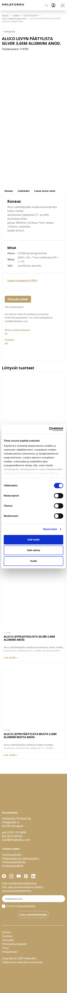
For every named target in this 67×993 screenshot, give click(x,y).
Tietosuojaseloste (14, 862)
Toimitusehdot (11, 855)
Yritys (5, 948)
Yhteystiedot (9, 952)
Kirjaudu (53, 5)
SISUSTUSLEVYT (30, 15)
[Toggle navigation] (62, 5)
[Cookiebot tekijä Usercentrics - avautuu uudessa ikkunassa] (49, 429)
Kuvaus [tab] (9, 190)
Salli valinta (33, 550)
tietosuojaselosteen (25, 906)
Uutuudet (8, 940)
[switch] (58, 495)
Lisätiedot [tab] (24, 190)
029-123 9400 (17, 832)
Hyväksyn (20, 906)
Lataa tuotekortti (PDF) (22, 280)
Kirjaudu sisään (18, 299)
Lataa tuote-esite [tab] (44, 190)
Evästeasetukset (12, 866)
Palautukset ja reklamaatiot (20, 858)
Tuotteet (16, 15)
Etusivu (5, 15)
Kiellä (33, 561)
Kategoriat (9, 31)
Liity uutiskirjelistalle (33, 914)
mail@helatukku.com (16, 840)
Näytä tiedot (50, 529)
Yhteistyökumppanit (14, 944)
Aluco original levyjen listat (14, 18)
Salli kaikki (33, 539)
